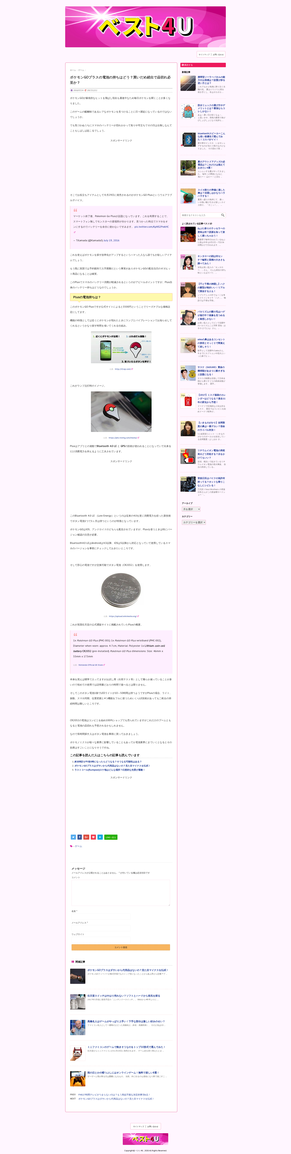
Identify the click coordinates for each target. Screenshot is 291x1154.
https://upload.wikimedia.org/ (123, 616)
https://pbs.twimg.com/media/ (123, 438)
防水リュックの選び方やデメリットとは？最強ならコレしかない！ (211, 108)
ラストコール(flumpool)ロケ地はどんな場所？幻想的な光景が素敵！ (110, 769)
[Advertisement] (121, 167)
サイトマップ (204, 54)
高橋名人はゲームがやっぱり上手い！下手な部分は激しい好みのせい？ (126, 1021)
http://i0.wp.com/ (123, 369)
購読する (188, 65)
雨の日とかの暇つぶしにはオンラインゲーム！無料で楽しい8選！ (123, 1072)
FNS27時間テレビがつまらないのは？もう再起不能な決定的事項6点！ (114, 1094)
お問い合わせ (218, 54)
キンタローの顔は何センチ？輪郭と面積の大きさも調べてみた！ (211, 260)
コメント (76, 877)
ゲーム (78, 846)
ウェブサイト (78, 934)
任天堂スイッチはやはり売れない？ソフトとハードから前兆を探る (123, 995)
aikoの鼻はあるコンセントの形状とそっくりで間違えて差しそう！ (211, 343)
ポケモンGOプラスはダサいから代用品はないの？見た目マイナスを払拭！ (113, 765)
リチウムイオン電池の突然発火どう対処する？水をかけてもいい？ (211, 454)
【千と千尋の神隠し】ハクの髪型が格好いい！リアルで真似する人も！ (211, 287)
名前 (74, 911)
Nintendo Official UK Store (91, 665)
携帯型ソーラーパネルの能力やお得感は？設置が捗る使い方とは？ (211, 80)
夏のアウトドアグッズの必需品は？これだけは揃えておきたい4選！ (211, 164)
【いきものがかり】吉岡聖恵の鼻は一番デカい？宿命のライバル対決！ (211, 426)
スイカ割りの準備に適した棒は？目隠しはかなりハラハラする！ (211, 192)
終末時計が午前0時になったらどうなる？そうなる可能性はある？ (108, 761)
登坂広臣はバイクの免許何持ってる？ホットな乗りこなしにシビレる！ (211, 482)
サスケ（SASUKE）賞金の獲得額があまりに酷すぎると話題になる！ (211, 371)
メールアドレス (80, 922)
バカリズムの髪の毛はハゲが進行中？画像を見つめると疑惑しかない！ (211, 315)
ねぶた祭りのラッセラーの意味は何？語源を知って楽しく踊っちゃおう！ (211, 232)
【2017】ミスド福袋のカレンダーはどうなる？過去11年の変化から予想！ (212, 398)
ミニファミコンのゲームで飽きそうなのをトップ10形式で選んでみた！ (126, 1046)
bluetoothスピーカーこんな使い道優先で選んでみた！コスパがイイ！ (211, 136)
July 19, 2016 (111, 240)
